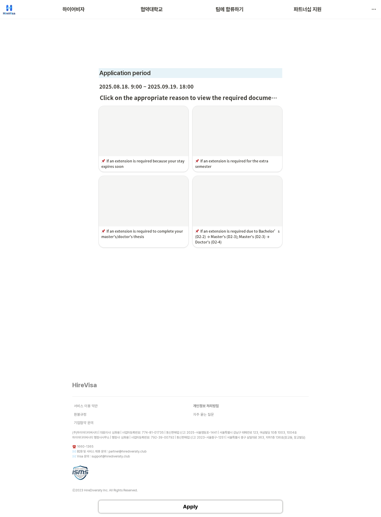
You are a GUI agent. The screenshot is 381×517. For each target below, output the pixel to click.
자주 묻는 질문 (203, 414)
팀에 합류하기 (229, 9)
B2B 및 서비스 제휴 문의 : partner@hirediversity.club (111, 451)
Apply (190, 507)
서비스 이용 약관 (86, 406)
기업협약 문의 (84, 423)
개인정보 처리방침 (206, 406)
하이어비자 (73, 9)
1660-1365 (85, 446)
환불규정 (80, 414)
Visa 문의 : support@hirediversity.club (103, 456)
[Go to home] (9, 9)
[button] (373, 9)
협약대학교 (151, 9)
